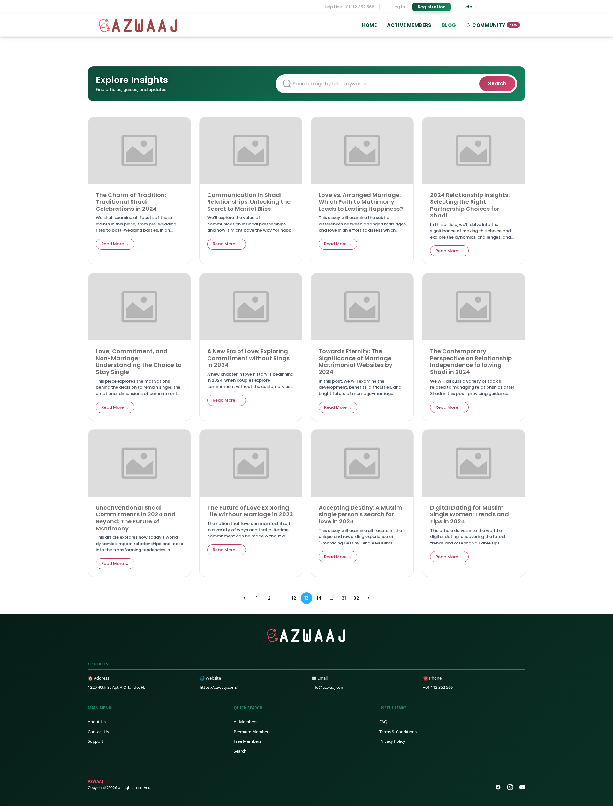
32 (356, 598)
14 (319, 598)
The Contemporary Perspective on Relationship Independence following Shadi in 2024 (471, 361)
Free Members (247, 741)
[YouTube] (522, 787)
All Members (245, 722)
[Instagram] (510, 787)
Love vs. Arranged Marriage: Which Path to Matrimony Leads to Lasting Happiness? (361, 202)
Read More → (115, 244)
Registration (432, 7)
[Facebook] (498, 787)
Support (95, 741)
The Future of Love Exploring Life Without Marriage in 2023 (250, 511)
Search (497, 83)
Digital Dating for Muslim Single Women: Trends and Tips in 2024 (469, 514)
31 (344, 598)
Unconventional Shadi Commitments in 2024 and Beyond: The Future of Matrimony (136, 518)
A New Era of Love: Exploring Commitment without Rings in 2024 (248, 358)
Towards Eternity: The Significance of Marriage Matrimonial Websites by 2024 (355, 361)
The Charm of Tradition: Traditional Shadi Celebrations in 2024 (131, 202)
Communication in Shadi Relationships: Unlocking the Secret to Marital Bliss (249, 202)
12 (294, 598)
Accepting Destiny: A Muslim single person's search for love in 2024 (360, 514)
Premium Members (252, 731)
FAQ (383, 722)
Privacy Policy (392, 741)
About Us (97, 722)
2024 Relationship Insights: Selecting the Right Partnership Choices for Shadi (470, 205)
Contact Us (98, 731)
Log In (398, 7)
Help (467, 7)
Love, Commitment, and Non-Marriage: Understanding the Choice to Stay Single (139, 361)
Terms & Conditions (398, 731)
